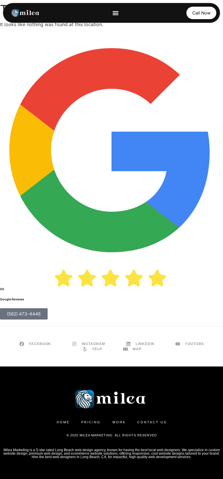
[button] (116, 13)
